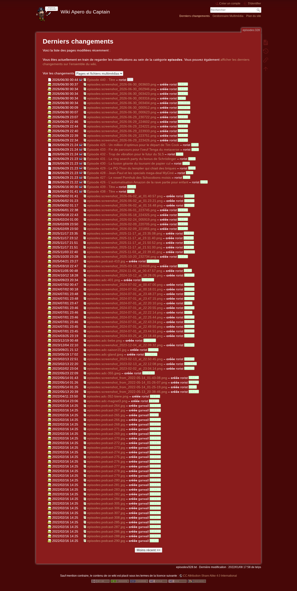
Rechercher (259, 10)
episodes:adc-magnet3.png (107, 401)
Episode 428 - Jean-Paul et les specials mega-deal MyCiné (130, 173)
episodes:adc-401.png (103, 280)
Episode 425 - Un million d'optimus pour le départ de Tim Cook (133, 145)
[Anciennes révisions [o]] (265, 51)
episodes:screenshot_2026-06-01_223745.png (121, 210)
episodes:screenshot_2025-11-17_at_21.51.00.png (124, 247)
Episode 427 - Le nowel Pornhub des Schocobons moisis (129, 177)
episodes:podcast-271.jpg (106, 429)
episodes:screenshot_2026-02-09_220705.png (121, 224)
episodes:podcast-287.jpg (106, 526)
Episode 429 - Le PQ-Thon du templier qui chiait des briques (131, 168)
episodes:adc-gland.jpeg (105, 354)
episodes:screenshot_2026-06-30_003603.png (121, 84)
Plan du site (253, 16)
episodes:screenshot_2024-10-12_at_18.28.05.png (125, 275)
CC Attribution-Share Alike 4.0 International (210, 575)
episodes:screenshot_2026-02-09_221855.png (121, 228)
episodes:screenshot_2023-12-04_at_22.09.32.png (125, 345)
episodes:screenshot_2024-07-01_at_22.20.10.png (125, 303)
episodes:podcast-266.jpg (106, 419)
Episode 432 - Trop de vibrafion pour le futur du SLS (125, 154)
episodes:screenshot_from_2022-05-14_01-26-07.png (127, 382)
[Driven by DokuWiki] (196, 581)
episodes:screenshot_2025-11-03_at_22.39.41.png (124, 252)
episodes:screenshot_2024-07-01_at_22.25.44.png (125, 317)
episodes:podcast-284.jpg (106, 499)
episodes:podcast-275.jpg (106, 457)
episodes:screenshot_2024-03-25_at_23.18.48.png (125, 335)
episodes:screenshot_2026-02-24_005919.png (121, 219)
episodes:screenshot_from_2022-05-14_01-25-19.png (127, 387)
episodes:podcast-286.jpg (106, 531)
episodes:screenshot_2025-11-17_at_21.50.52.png (124, 243)
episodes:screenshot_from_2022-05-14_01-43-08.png (127, 377)
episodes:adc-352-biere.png (107, 396)
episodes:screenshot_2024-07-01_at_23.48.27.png (125, 294)
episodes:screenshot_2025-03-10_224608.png (121, 266)
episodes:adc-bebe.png (104, 340)
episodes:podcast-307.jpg (106, 513)
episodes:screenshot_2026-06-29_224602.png (121, 121)
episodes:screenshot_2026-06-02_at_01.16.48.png (125, 205)
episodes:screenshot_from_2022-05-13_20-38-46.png (127, 392)
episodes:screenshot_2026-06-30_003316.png (121, 98)
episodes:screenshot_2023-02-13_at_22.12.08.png (125, 363)
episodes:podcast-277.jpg (106, 466)
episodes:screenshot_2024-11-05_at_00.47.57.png (124, 270)
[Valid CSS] (177, 581)
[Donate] (119, 581)
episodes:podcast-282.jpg (106, 494)
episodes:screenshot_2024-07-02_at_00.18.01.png (125, 289)
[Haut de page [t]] (265, 68)
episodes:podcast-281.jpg (106, 484)
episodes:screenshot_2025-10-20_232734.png (121, 256)
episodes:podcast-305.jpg (106, 503)
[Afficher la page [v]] (265, 42)
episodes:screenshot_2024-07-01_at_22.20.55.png (125, 308)
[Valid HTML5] (158, 581)
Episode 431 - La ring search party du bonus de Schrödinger (131, 159)
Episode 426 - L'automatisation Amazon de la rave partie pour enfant (137, 182)
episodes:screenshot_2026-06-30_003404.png (121, 103)
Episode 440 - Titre (101, 79)
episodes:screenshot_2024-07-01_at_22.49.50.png (125, 326)
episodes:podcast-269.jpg (106, 433)
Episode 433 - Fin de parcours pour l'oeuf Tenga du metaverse (133, 149)
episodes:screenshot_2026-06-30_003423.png (121, 93)
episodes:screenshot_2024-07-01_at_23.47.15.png (125, 298)
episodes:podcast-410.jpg (106, 261)
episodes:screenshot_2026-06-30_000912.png (121, 107)
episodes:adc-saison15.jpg (106, 350)
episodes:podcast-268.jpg (106, 424)
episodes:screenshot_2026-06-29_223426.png (121, 140)
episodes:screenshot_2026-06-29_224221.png (121, 126)
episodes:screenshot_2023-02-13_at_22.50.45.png (125, 359)
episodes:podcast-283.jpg (106, 489)
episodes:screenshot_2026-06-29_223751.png (121, 135)
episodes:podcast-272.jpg (106, 443)
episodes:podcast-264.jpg (106, 405)
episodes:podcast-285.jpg (106, 522)
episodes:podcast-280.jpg (106, 480)
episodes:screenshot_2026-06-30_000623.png (121, 112)
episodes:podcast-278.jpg (106, 471)
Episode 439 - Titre (101, 186)
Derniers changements (194, 16)
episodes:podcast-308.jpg (106, 517)
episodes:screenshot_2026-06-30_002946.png (121, 89)
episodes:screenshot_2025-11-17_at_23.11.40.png (124, 238)
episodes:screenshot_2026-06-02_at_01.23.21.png (125, 201)
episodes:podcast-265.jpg (106, 415)
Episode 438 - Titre (101, 191)
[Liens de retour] (265, 59)
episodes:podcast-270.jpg (106, 438)
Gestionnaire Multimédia (228, 16)
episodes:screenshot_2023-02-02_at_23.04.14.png (125, 368)
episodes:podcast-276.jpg (106, 461)
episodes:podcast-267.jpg (106, 410)
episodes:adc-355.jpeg (104, 373)
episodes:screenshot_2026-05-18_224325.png (121, 214)
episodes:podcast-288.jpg (106, 536)
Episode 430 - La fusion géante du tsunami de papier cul (128, 163)
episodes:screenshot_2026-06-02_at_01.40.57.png (125, 196)
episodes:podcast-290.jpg (106, 541)
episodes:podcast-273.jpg (106, 447)
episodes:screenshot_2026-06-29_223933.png (121, 131)
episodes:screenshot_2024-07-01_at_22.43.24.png (125, 322)
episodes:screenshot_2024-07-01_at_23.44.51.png (125, 331)
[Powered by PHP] (139, 581)
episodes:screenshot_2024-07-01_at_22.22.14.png (125, 312)
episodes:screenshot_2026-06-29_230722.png (121, 117)
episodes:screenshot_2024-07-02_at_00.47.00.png (125, 284)
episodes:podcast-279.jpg (106, 475)
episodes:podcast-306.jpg (106, 508)
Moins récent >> (148, 550)
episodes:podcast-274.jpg (106, 452)
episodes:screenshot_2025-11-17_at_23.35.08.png (124, 233)
